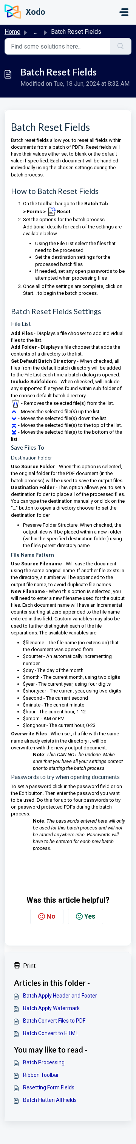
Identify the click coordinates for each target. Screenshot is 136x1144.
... (35, 31)
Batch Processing (44, 1062)
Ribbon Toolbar (41, 1075)
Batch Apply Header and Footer (60, 996)
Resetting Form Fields (48, 1087)
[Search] (120, 46)
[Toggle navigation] (123, 12)
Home (12, 31)
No (51, 916)
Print (29, 965)
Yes (89, 916)
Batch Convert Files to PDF (54, 1021)
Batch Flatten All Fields (50, 1100)
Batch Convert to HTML (50, 1033)
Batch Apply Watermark (51, 1008)
